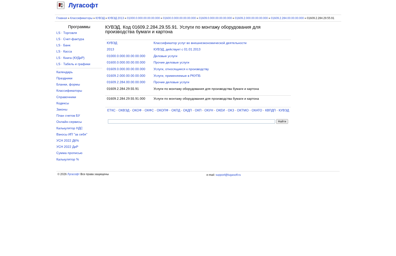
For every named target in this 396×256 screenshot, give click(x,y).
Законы (61, 109)
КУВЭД (100, 18)
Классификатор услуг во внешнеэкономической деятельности (200, 43)
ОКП (198, 110)
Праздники (64, 78)
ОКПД (175, 110)
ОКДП (187, 110)
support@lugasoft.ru (228, 174)
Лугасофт (73, 174)
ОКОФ (137, 110)
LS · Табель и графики (73, 64)
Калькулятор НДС (69, 128)
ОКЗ (231, 110)
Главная (61, 18)
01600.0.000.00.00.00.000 (179, 18)
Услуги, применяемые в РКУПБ (177, 75)
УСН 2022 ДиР (67, 147)
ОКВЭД (123, 110)
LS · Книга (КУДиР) (70, 58)
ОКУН (208, 110)
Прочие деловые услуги (171, 62)
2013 (110, 49)
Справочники (66, 97)
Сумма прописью (69, 153)
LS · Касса (64, 51)
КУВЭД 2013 (116, 18)
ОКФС (149, 110)
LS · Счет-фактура (70, 39)
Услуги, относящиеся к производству (181, 69)
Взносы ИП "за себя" (71, 134)
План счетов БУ (68, 115)
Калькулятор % (67, 159)
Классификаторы (81, 18)
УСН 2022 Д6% (67, 140)
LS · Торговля (66, 33)
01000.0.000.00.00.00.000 (143, 18)
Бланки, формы (68, 84)
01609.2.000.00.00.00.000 (251, 18)
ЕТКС (111, 110)
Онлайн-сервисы (69, 122)
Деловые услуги (165, 56)
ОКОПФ (162, 110)
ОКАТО (257, 110)
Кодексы (62, 103)
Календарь (64, 72)
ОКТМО (243, 110)
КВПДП (270, 110)
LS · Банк (63, 45)
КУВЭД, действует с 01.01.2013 (177, 49)
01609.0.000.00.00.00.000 (215, 18)
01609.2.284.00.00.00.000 (287, 18)
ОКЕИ (220, 110)
